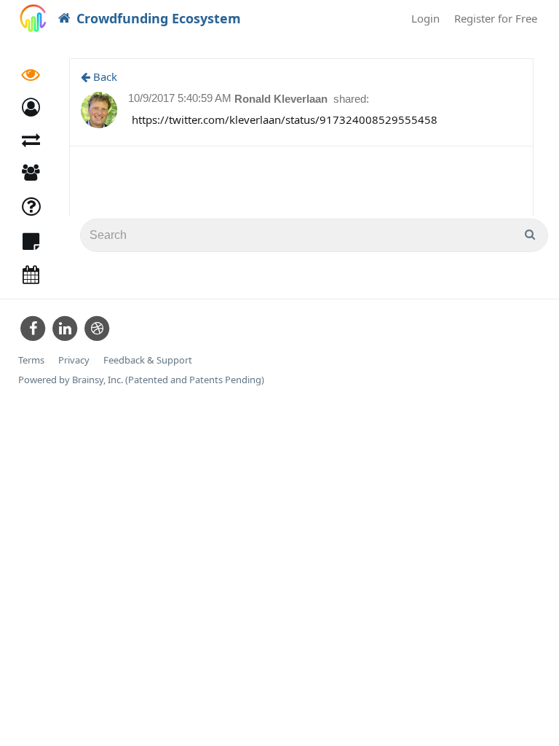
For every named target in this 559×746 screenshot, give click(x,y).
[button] (31, 107)
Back (103, 76)
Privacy (74, 360)
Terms (31, 360)
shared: (351, 99)
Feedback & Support (147, 360)
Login (425, 18)
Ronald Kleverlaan (282, 99)
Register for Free (495, 18)
